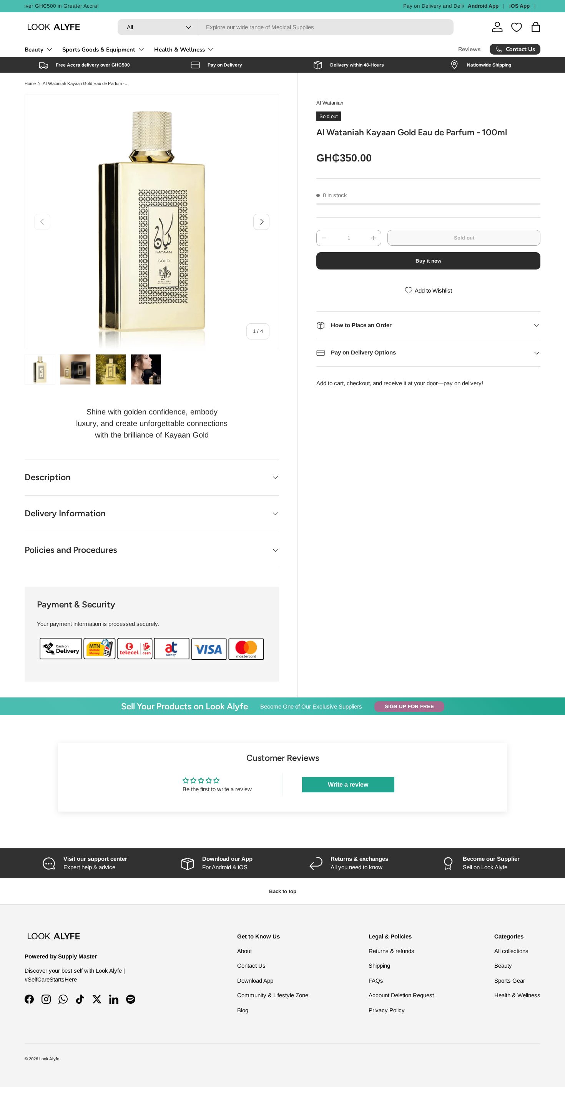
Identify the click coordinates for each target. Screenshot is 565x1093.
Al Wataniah (329, 103)
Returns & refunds (391, 950)
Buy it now (428, 261)
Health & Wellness (179, 49)
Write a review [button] (348, 784)
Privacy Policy (387, 1009)
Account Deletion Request (401, 995)
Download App (255, 980)
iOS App (519, 6)
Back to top (282, 891)
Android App (483, 6)
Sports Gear (509, 980)
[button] (535, 26)
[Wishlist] (517, 27)
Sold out (464, 238)
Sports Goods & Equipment (98, 49)
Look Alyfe (49, 1058)
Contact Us (251, 965)
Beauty (34, 49)
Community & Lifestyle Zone (272, 995)
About (244, 950)
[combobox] (286, 27)
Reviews (469, 49)
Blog (242, 1009)
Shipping (379, 965)
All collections (511, 950)
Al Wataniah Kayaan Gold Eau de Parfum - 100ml (86, 84)
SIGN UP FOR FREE (409, 706)
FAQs (376, 980)
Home (30, 84)
